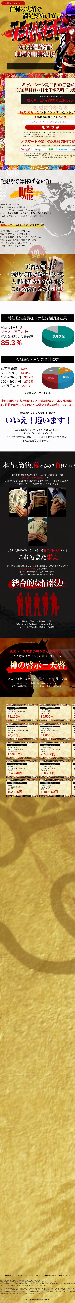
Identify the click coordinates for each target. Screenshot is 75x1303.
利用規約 (19, 1275)
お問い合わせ (65, 1275)
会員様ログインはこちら (13, 3)
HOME (9, 1275)
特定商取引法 (51, 1275)
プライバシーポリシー (35, 1275)
